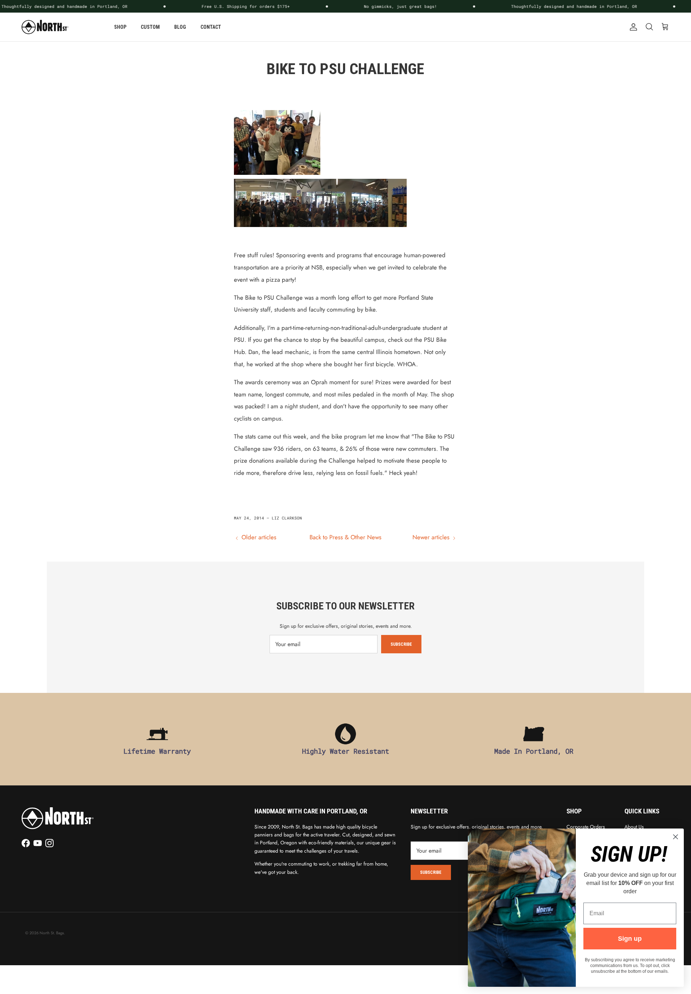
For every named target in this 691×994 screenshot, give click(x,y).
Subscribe (401, 644)
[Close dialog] (675, 836)
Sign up (630, 938)
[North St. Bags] (45, 27)
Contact (210, 27)
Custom (150, 27)
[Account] (632, 27)
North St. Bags (52, 933)
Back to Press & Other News (345, 537)
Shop (120, 27)
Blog (180, 27)
